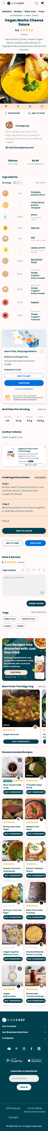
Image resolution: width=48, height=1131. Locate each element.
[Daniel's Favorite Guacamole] (12, 860)
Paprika (35, 302)
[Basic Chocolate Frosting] (35, 902)
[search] (36, 3)
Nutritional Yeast (36, 261)
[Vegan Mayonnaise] (12, 985)
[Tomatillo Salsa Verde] (35, 776)
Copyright (13, 1117)
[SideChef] (13, 1021)
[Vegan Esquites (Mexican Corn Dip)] (12, 943)
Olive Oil (35, 228)
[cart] (42, 3)
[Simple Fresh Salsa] (35, 818)
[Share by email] (42, 106)
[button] (3, 3)
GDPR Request (13, 1108)
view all (42, 686)
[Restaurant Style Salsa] (12, 818)
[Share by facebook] (18, 106)
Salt (33, 237)
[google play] (14, 1060)
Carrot (40, 202)
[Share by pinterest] (6, 106)
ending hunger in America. (25, 399)
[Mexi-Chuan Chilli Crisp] (12, 776)
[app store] (35, 1060)
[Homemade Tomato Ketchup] (35, 985)
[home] (15, 3)
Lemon (34, 247)
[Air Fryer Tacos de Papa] (12, 902)
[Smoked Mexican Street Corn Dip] (35, 943)
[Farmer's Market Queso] (35, 860)
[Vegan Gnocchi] (21, 717)
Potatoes (35, 192)
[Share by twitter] (30, 106)
